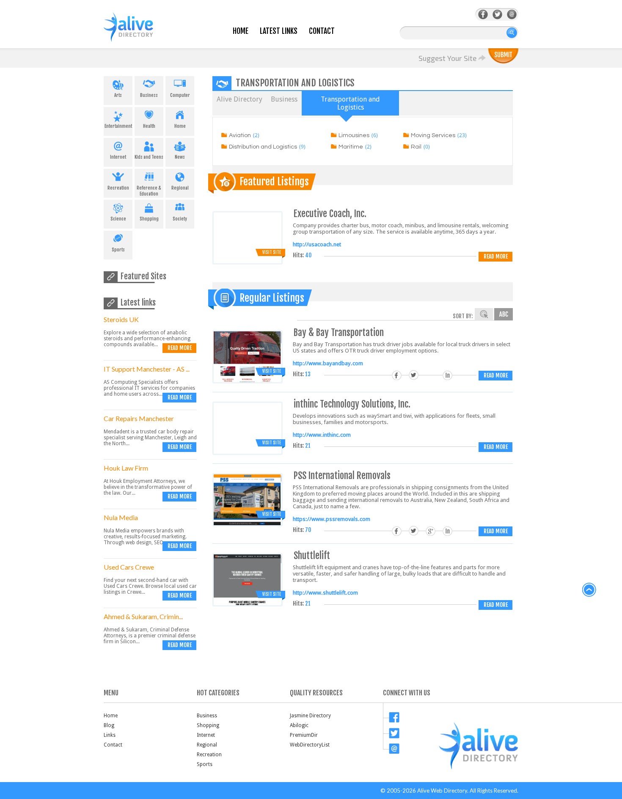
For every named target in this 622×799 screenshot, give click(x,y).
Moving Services (433, 135)
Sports (118, 250)
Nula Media (121, 517)
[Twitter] (497, 14)
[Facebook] (483, 14)
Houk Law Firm (126, 468)
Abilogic (299, 725)
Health (149, 126)
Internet (118, 157)
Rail (416, 147)
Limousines (354, 135)
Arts (118, 95)
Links (110, 735)
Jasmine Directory (310, 716)
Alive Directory (239, 99)
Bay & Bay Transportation (339, 332)
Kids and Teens (149, 157)
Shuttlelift (312, 555)
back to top (589, 590)
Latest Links (278, 31)
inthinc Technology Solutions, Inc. (352, 404)
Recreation (118, 188)
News (180, 157)
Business (149, 95)
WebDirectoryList (310, 745)
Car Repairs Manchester (139, 418)
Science (118, 219)
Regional (180, 188)
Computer (180, 95)
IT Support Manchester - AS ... (147, 369)
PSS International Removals (342, 475)
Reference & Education (149, 191)
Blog (109, 725)
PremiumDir (304, 735)
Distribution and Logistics (263, 147)
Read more (180, 347)
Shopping (149, 219)
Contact (322, 31)
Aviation (240, 135)
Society (180, 219)
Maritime (351, 147)
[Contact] (512, 14)
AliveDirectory (137, 32)
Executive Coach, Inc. (330, 213)
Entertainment (118, 126)
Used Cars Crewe (129, 567)
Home (240, 31)
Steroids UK (121, 319)
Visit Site (271, 252)
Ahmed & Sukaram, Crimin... (143, 616)
